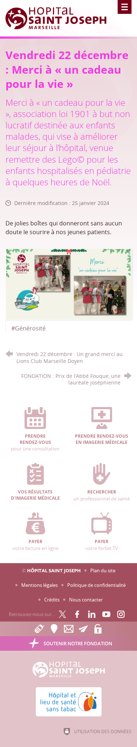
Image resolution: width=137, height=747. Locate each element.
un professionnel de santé (101, 495)
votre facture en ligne (35, 545)
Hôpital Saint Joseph (54, 570)
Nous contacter (86, 599)
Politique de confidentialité (96, 585)
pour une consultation (35, 442)
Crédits (52, 599)
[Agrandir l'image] (68, 283)
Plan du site (102, 570)
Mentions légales (39, 585)
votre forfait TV (101, 545)
